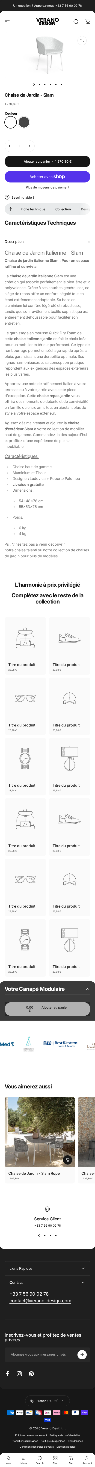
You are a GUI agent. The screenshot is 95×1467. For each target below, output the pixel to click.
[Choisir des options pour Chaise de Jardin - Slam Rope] (67, 1160)
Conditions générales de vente (37, 1446)
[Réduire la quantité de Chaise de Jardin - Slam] (10, 146)
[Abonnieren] (82, 1354)
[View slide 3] (50, 1235)
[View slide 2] (45, 1235)
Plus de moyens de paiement (47, 187)
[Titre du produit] (25, 638)
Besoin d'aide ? (23, 197)
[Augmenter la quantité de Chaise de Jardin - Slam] (29, 146)
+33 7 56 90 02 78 (68, 5)
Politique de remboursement (31, 1435)
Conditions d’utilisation (25, 1441)
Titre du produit (21, 664)
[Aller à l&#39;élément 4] (56, 84)
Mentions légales (65, 1446)
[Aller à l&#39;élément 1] (39, 84)
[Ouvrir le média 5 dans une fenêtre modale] (82, 40)
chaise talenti (26, 550)
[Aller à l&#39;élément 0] (33, 84)
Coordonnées (75, 1441)
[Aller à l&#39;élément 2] (45, 84)
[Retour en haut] (10, 209)
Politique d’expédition (53, 1441)
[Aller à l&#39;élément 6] (61, 84)
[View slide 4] (56, 1235)
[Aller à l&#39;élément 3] (50, 84)
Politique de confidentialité (65, 1435)
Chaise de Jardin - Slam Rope (34, 1173)
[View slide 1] (39, 1235)
